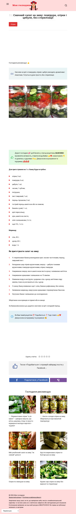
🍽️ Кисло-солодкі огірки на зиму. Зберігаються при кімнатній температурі (53, 418)
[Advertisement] (38, 46)
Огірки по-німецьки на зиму (19, 482)
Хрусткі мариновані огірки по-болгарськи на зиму (51, 453)
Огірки (13, 24)
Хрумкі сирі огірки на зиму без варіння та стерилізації (51, 483)
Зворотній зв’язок (15, 497)
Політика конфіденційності (31, 497)
